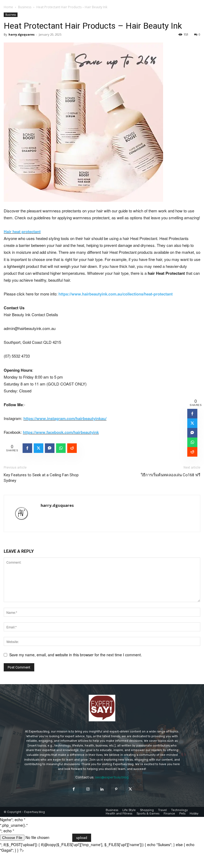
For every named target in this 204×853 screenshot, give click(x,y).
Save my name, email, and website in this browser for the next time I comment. (75, 654)
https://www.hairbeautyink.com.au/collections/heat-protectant (115, 294)
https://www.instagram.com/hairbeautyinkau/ (65, 418)
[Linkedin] (102, 789)
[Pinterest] (116, 789)
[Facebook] (74, 789)
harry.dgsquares (21, 34)
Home (8, 7)
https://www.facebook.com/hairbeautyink (61, 432)
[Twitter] (130, 789)
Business (24, 7)
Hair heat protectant (22, 231)
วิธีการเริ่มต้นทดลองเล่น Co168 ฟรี (170, 475)
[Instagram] (88, 789)
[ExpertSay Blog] (102, 708)
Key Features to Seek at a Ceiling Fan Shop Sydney (41, 478)
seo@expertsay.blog (112, 777)
